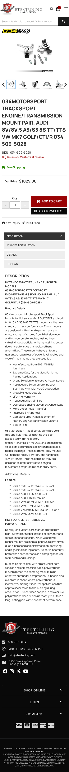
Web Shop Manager (34, 751)
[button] (34, 21)
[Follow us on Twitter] (18, 671)
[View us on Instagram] (12, 671)
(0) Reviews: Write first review (23, 157)
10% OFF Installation (21, 245)
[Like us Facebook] (5, 671)
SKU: (5, 152)
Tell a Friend (32, 223)
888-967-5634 (17, 642)
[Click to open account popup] (51, 9)
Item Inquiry (13, 223)
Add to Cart (52, 201)
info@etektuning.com (21, 655)
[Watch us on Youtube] (25, 671)
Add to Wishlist (51, 211)
